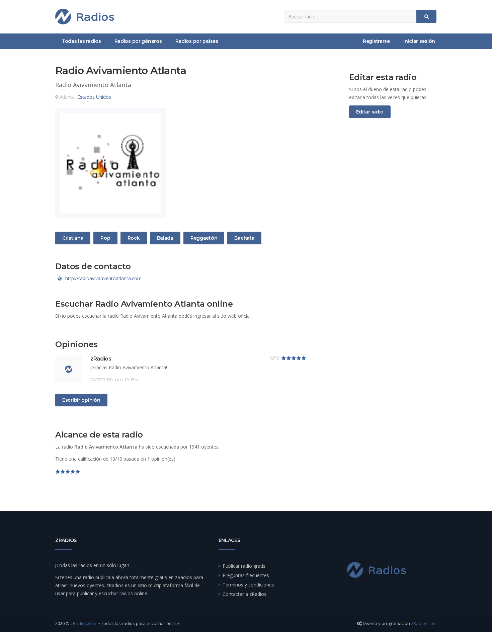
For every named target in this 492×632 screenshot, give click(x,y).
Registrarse (376, 41)
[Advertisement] (393, 234)
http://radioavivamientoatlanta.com (103, 278)
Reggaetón (203, 238)
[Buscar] (426, 16)
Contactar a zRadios (244, 594)
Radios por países (196, 41)
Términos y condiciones (248, 584)
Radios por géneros (138, 41)
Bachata (244, 238)
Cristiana (72, 238)
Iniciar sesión (419, 41)
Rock (135, 238)
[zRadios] (84, 16)
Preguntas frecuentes (246, 575)
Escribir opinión (81, 400)
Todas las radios (81, 41)
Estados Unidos (94, 97)
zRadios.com (83, 623)
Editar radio (370, 112)
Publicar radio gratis (244, 566)
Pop (108, 238)
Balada (165, 238)
